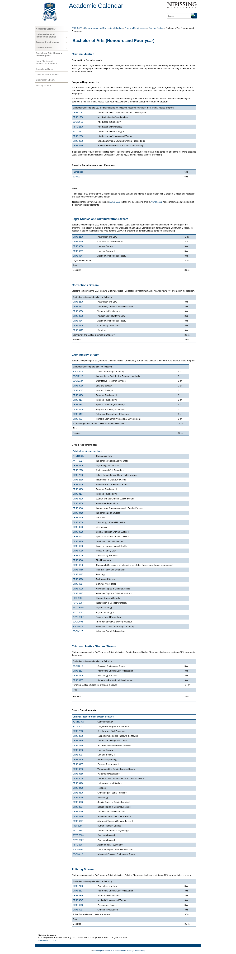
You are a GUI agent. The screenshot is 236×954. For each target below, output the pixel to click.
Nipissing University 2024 (103, 951)
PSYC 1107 (78, 131)
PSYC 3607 (78, 612)
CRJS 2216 (78, 241)
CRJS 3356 (78, 311)
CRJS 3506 (78, 522)
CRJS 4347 (78, 256)
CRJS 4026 (78, 555)
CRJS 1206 (78, 117)
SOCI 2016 (78, 371)
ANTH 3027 (78, 461)
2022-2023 (77, 28)
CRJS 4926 (78, 589)
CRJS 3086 (78, 246)
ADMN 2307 (78, 456)
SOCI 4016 (78, 626)
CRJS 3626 (78, 527)
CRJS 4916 (78, 579)
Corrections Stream (45, 69)
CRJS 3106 (78, 395)
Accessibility (140, 951)
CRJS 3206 (78, 141)
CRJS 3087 (78, 251)
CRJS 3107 (78, 400)
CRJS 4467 (78, 414)
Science (76, 177)
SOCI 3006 (78, 622)
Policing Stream (43, 85)
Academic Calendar (96, 5)
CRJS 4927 (78, 593)
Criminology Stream (45, 80)
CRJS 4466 (78, 409)
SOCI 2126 (78, 376)
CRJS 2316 (78, 480)
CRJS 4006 (78, 546)
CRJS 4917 (78, 584)
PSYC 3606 (78, 607)
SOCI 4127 (78, 631)
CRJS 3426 (78, 517)
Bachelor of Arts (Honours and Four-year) (49, 54)
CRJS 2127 (78, 306)
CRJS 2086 (78, 136)
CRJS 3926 (78, 532)
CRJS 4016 (78, 551)
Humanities (78, 172)
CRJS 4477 (78, 330)
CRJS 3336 (78, 499)
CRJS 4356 (78, 325)
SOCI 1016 (78, 122)
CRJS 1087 (78, 112)
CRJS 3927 (78, 536)
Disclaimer (120, 951)
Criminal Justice (44, 47)
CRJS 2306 (78, 475)
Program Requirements (47, 42)
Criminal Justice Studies (47, 74)
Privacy (130, 951)
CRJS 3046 (78, 508)
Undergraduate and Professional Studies (46, 35)
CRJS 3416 (78, 513)
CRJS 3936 (78, 316)
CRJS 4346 (78, 560)
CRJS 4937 (78, 419)
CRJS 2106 (78, 237)
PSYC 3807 (78, 617)
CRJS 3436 (78, 145)
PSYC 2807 (78, 603)
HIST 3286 (78, 598)
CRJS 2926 (78, 484)
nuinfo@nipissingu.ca (47, 940)
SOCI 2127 (78, 381)
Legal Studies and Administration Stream (46, 62)
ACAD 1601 (114, 202)
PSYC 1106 (78, 127)
